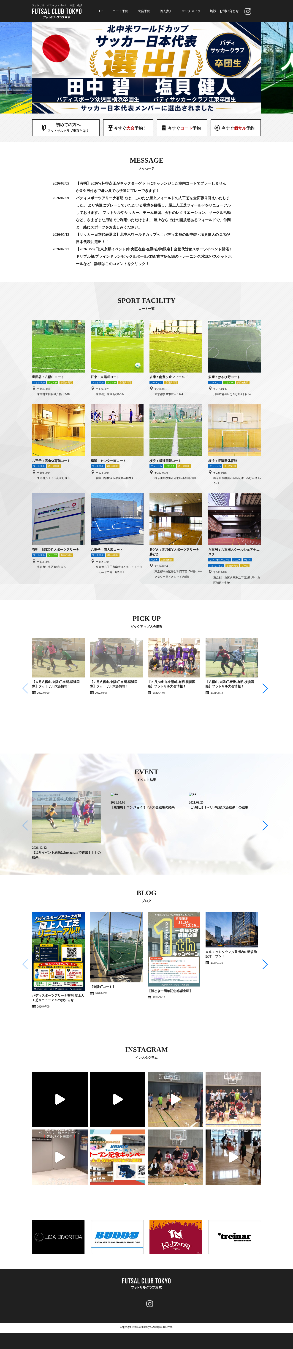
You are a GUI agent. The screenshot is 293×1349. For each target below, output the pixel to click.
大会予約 (144, 11)
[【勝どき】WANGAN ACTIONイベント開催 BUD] (175, 1099)
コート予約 (120, 11)
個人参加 (166, 11)
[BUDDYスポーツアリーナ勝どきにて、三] (118, 1099)
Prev (38, 67)
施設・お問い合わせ (224, 11)
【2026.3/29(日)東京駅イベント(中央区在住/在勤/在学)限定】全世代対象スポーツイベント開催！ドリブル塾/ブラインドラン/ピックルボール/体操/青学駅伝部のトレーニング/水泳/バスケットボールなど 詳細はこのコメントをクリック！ (154, 256)
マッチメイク (191, 11)
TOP (100, 11)
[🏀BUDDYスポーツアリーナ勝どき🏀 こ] (233, 1099)
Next (255, 67)
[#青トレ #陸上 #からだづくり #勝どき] (60, 1099)
